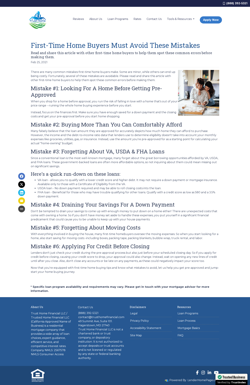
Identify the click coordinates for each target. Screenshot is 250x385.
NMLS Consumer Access (47, 354)
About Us (95, 19)
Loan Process (186, 320)
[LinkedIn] (209, 373)
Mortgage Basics (189, 328)
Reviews (78, 19)
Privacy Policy (139, 320)
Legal (134, 313)
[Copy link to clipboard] (21, 209)
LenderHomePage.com (203, 380)
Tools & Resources (179, 19)
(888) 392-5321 (236, 3)
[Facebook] (197, 373)
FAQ (180, 335)
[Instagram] (203, 373)
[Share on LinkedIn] (21, 192)
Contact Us (154, 19)
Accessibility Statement (145, 328)
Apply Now (211, 19)
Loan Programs (117, 19)
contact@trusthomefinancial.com (101, 317)
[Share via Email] (21, 200)
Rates (137, 19)
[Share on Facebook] (21, 176)
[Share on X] (21, 184)
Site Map (136, 335)
